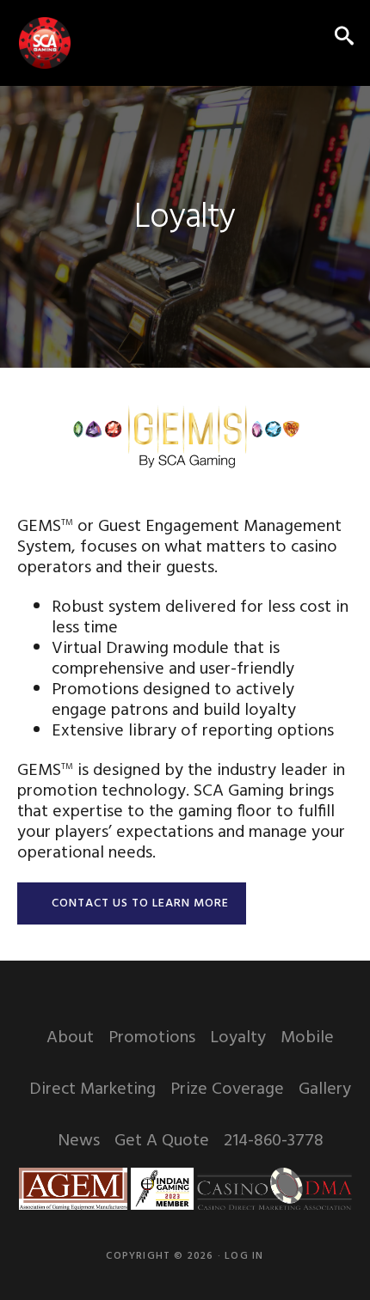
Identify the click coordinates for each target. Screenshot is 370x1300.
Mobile (307, 1038)
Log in (244, 1256)
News (79, 1141)
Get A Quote (161, 1141)
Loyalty (238, 1038)
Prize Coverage (227, 1089)
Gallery (325, 1089)
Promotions (151, 1038)
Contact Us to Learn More (140, 903)
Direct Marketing (92, 1089)
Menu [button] (304, 38)
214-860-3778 (274, 1141)
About (70, 1038)
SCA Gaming (45, 43)
